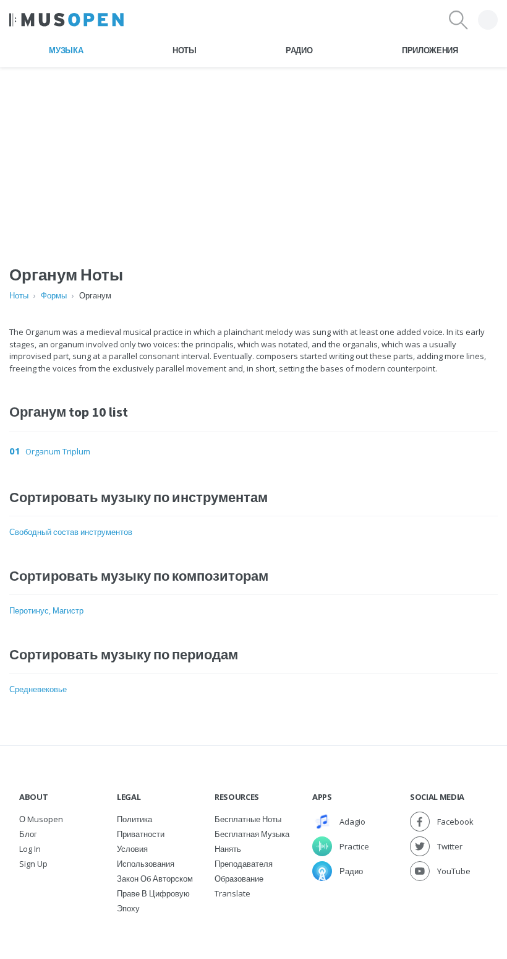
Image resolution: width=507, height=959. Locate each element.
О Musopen (41, 819)
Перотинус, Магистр (46, 610)
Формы (54, 295)
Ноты (185, 50)
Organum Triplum (57, 451)
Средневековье (38, 689)
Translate (232, 893)
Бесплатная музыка (252, 834)
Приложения (430, 50)
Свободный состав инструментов (70, 531)
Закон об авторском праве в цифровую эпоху (155, 893)
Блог (28, 834)
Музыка (66, 50)
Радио (299, 50)
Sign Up (33, 863)
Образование (239, 878)
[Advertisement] (253, 154)
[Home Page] (66, 20)
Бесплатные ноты (248, 819)
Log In (30, 848)
